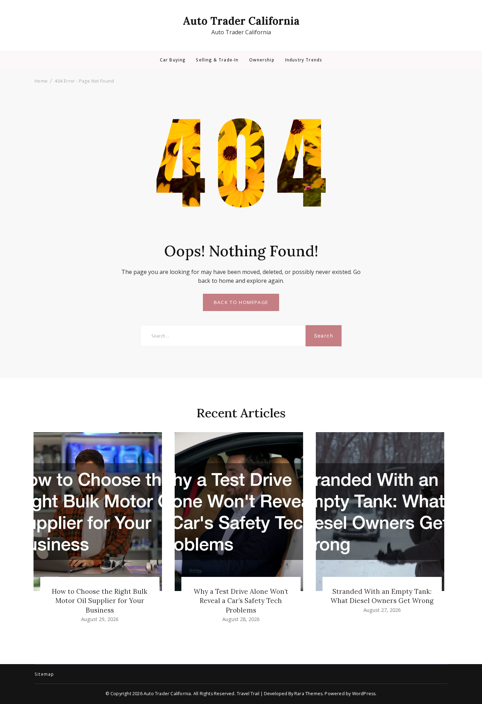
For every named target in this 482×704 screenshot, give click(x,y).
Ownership (261, 60)
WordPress (364, 694)
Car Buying (173, 60)
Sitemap (44, 674)
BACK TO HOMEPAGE (241, 302)
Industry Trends (303, 60)
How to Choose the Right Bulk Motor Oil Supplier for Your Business (99, 600)
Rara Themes (308, 694)
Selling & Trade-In (217, 60)
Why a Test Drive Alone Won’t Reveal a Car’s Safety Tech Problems (241, 600)
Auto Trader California (241, 21)
